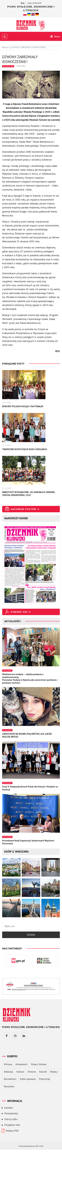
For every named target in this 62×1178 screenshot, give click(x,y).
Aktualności (7, 671)
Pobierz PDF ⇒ (21, 611)
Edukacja (8, 1071)
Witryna (8, 1064)
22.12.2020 (6, 445)
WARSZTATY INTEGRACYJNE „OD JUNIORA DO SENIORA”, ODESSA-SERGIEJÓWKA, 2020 (28, 493)
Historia (32, 1071)
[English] (33, 14)
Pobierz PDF (12, 1130)
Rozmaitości (10, 1079)
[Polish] (25, 14)
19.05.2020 (20, 66)
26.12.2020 (6, 402)
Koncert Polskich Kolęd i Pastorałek (22, 406)
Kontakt (8, 1107)
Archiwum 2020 (8, 66)
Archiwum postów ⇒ (25, 509)
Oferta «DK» (11, 1119)
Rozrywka (9, 1086)
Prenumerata (11, 1113)
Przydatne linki (12, 1125)
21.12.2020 (6, 488)
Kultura (20, 1071)
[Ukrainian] (29, 14)
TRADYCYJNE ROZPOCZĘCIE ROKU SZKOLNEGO (24, 449)
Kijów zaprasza (27, 1079)
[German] (37, 14)
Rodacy (54, 1071)
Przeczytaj (44, 1079)
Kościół (43, 1071)
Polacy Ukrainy (38, 1064)
